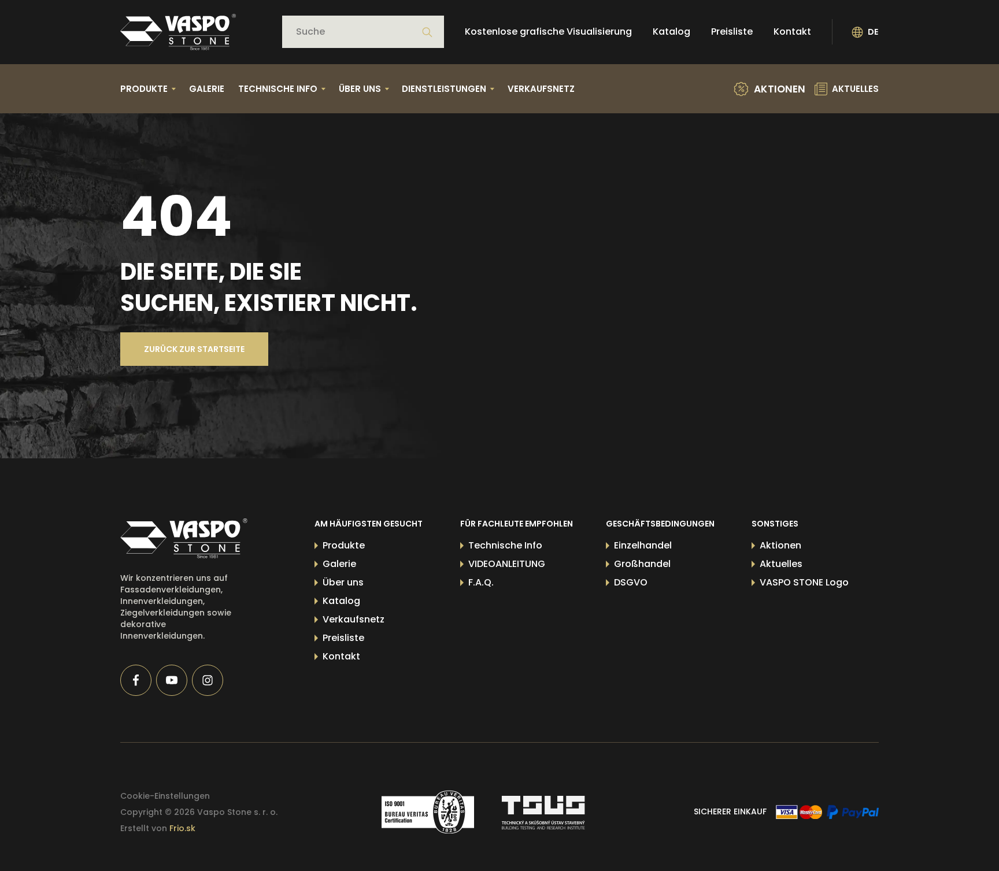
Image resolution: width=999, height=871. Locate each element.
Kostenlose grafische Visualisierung (548, 32)
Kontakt (792, 32)
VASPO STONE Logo (804, 582)
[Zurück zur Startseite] (178, 32)
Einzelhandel (643, 545)
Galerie (206, 89)
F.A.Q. (481, 582)
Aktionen (780, 545)
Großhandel (642, 563)
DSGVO (631, 582)
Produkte (344, 545)
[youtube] (171, 680)
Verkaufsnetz (541, 89)
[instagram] (207, 680)
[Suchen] (427, 32)
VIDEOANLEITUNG (506, 563)
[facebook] (135, 680)
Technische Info (505, 545)
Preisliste (732, 32)
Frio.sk (182, 828)
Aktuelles (781, 563)
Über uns (343, 582)
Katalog (671, 32)
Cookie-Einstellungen (165, 796)
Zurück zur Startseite (194, 349)
